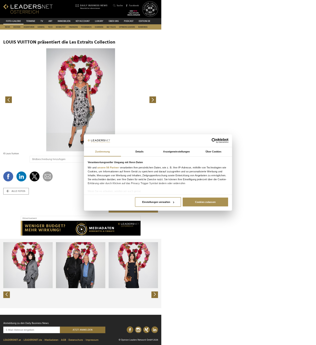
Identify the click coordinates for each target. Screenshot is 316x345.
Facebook (134, 5)
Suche (120, 5)
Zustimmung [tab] (102, 151)
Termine (30, 21)
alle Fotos (18, 191)
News (7, 27)
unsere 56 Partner (108, 167)
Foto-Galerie (13, 21)
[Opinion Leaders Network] (150, 9)
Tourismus (86, 27)
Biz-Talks (111, 27)
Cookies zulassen (205, 202)
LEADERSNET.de (33, 340)
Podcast (128, 21)
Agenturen (29, 27)
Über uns (114, 21)
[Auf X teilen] (35, 176)
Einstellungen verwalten (156, 202)
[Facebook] (130, 330)
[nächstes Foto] (119, 99)
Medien (16, 27)
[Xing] (146, 330)
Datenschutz (75, 340)
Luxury (99, 21)
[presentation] (6, 294)
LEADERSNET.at (12, 340)
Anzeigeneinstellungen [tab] (176, 151)
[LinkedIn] (154, 330)
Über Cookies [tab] (213, 151)
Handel (41, 27)
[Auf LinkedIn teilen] (21, 176)
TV (41, 21)
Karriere (99, 27)
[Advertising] (81, 228)
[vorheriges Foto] (42, 99)
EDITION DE (144, 21)
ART (50, 21)
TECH (50, 27)
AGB (63, 340)
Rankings (142, 27)
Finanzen (73, 27)
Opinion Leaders (127, 27)
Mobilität (61, 27)
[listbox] (80, 273)
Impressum (92, 340)
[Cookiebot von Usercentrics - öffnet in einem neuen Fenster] (214, 140)
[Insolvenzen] (134, 13)
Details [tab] (139, 151)
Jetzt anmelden (83, 330)
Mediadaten (51, 340)
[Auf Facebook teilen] (8, 176)
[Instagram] (138, 330)
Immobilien (64, 21)
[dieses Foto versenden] (48, 176)
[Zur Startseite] (28, 9)
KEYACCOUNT (83, 21)
